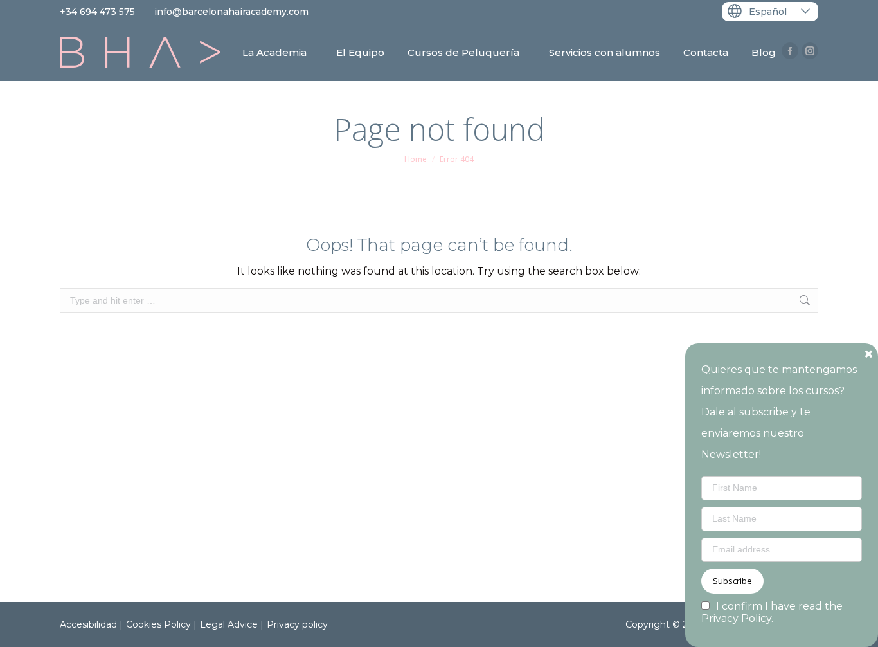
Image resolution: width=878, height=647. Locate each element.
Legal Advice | (232, 624)
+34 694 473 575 (97, 11)
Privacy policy (297, 624)
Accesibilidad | (91, 624)
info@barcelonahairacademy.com (231, 11)
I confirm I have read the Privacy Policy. (772, 612)
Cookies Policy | (161, 624)
